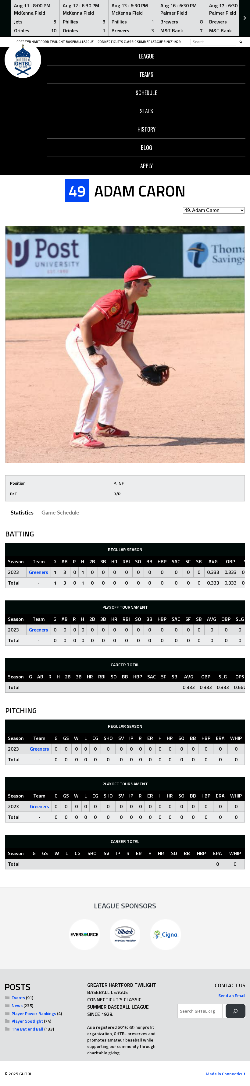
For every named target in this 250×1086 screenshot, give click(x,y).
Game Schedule (60, 513)
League (146, 56)
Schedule (146, 93)
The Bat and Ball (27, 1029)
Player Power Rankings (34, 1013)
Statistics (22, 513)
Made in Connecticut (225, 1073)
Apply (146, 166)
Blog (146, 147)
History (146, 129)
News (17, 1005)
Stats (146, 111)
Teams (146, 74)
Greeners (38, 572)
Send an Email (231, 995)
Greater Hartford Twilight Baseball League (55, 41)
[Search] (235, 1011)
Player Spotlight (27, 1021)
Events (18, 997)
